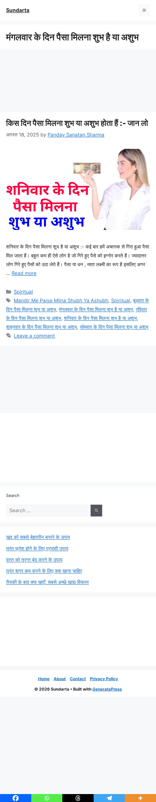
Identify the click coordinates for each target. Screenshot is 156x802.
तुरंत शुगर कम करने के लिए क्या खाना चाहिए (44, 571)
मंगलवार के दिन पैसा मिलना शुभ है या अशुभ (96, 309)
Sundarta (17, 10)
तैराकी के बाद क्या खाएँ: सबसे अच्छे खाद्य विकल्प (47, 582)
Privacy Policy (104, 678)
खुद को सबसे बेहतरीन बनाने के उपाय (38, 537)
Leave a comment (34, 336)
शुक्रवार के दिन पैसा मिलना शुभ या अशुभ (41, 327)
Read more (24, 273)
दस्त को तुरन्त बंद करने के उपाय (34, 560)
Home (44, 678)
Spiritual (23, 292)
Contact (78, 678)
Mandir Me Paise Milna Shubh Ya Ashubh (61, 300)
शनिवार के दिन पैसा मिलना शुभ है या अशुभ (100, 318)
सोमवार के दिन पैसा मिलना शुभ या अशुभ (114, 327)
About (60, 678)
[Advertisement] (78, 82)
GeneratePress (107, 689)
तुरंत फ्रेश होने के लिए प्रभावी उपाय (37, 549)
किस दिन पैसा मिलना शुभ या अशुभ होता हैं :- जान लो (77, 123)
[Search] (96, 510)
